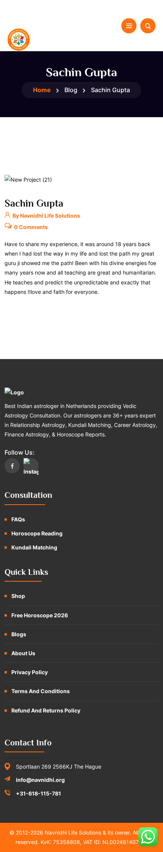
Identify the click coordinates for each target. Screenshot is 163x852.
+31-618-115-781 (38, 793)
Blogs (18, 634)
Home (42, 90)
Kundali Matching (34, 547)
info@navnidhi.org (40, 780)
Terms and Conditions (40, 691)
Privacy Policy (29, 672)
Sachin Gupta (34, 203)
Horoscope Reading (37, 533)
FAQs (18, 519)
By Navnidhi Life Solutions (45, 215)
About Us (23, 653)
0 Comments (30, 227)
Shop (18, 596)
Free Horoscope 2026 (39, 615)
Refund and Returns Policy (45, 710)
